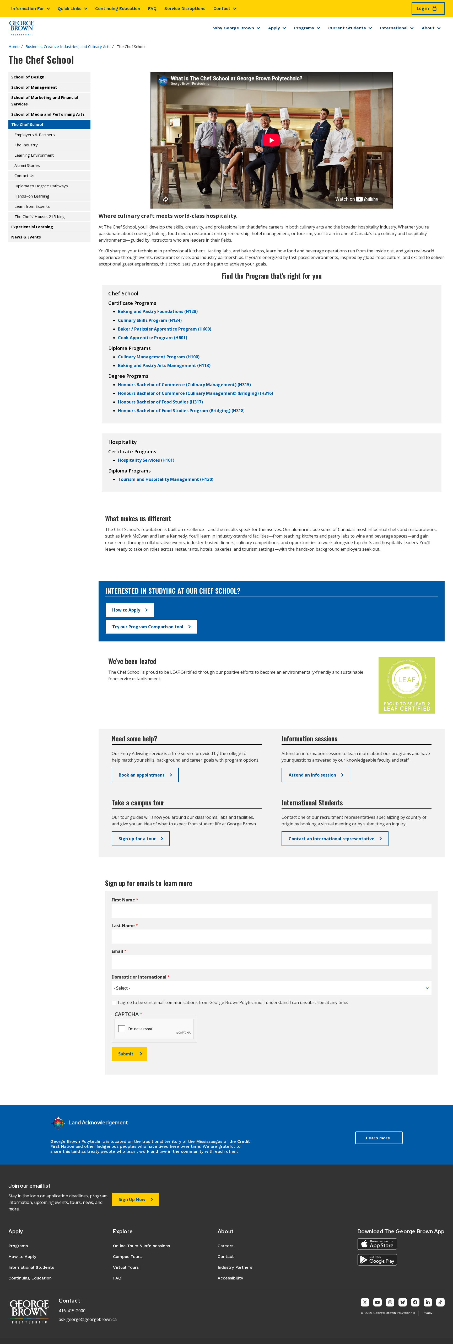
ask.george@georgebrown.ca (88, 1319)
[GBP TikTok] (440, 1302)
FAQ (152, 8)
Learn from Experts (32, 206)
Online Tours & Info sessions (141, 1245)
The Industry (26, 144)
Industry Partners (235, 1267)
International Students (31, 1267)
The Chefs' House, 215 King (39, 216)
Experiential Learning (32, 226)
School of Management (34, 87)
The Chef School (27, 124)
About (428, 27)
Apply (274, 27)
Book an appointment (142, 775)
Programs (304, 27)
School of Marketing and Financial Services (44, 101)
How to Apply (126, 610)
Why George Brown (233, 27)
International (394, 27)
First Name (123, 899)
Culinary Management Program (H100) (158, 357)
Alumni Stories (27, 165)
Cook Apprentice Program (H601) (152, 338)
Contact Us (24, 175)
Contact (221, 8)
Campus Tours (127, 1256)
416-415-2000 (72, 1311)
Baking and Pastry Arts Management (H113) (164, 365)
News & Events (26, 237)
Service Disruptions (185, 8)
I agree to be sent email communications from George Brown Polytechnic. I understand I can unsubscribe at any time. (233, 1002)
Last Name (123, 925)
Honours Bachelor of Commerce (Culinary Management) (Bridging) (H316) (195, 393)
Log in (423, 8)
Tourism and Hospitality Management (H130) (165, 479)
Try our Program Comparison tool (147, 627)
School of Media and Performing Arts (48, 114)
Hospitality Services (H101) (146, 460)
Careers (225, 1245)
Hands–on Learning (31, 196)
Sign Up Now (132, 1199)
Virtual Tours (126, 1267)
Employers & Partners (34, 134)
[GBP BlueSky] (402, 1302)
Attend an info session (312, 775)
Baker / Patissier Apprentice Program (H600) (164, 329)
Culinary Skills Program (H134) (150, 320)
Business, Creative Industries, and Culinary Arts (68, 46)
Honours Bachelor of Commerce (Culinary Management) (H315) (184, 384)
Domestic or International (139, 977)
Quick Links (70, 8)
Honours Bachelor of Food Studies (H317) (160, 402)
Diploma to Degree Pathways (41, 185)
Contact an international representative (331, 839)
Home (14, 46)
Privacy (427, 1313)
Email (117, 951)
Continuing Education (117, 8)
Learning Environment (34, 155)
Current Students (347, 27)
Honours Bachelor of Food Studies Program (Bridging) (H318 (180, 410)
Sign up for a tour (137, 839)
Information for (27, 8)
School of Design (27, 76)
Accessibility (230, 1278)
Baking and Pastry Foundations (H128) (158, 311)
